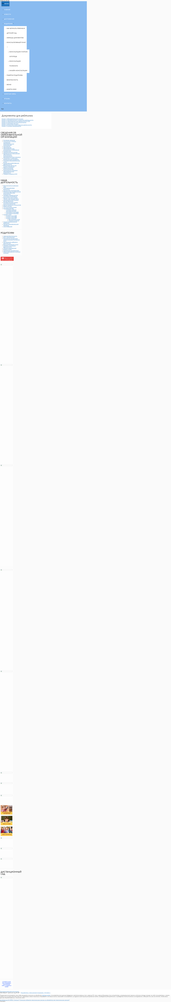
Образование (7, 147)
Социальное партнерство (11, 190)
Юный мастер (7, 206)
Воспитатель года (14, 219)
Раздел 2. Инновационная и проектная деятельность (17, 120)
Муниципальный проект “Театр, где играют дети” (11, 198)
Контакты (8, 103)
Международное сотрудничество (8, 168)
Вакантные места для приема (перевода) (9, 166)
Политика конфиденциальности (9, 991)
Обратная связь (10, 94)
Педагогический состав (10, 152)
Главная (7, 9)
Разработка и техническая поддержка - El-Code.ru (35, 992)
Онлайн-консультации (18, 70)
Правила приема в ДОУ (10, 174)
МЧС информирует (9, 237)
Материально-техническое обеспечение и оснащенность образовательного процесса (12, 155)
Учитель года (7, 214)
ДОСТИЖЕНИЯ (7, 226)
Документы (6, 146)
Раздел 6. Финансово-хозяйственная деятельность (17, 125)
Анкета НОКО (11, 89)
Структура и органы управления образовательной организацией (9, 143)
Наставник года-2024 (12, 212)
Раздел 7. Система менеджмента (11, 126)
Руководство (7, 151)
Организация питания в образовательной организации (10, 171)
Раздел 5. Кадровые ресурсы (10, 123)
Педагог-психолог (14, 220)
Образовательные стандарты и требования (11, 149)
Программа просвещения (10, 250)
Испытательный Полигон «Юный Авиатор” (11, 201)
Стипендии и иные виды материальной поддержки (11, 159)
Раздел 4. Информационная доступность (14, 122)
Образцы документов (15, 37)
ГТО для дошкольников (9, 207)
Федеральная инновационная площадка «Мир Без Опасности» (12, 193)
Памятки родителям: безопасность (9, 246)
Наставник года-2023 (12, 213)
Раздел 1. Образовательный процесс (12, 119)
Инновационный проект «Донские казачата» (10, 203)
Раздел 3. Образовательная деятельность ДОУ (16, 121)
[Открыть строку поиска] (2, 109)
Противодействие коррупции (9, 189)
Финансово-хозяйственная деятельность (11, 164)
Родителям (8, 23)
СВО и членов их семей (6, 986)
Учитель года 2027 (11, 218)
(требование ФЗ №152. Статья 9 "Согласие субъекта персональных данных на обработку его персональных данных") (35, 1000)
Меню (9, 84)
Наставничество (8, 208)
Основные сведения (9, 140)
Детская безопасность (10, 236)
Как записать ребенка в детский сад (10, 243)
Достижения (9, 19)
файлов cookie (46, 995)
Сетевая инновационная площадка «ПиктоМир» (10, 196)
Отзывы (7, 98)
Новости (7, 14)
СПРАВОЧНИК (6, 981)
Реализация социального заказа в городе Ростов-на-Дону (11, 240)
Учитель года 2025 (11, 215)
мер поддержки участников (6, 983)
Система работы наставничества (11, 210)
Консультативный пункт (10, 244)
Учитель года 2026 (11, 217)
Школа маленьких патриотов (12, 205)
